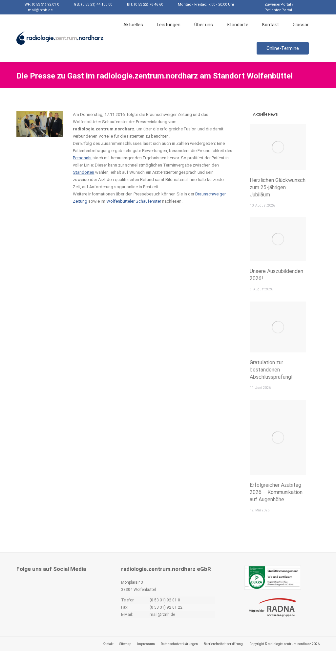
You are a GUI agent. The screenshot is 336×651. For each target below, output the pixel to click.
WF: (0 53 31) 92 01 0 (42, 4)
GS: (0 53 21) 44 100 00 (93, 4)
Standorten (83, 172)
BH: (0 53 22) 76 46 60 (145, 4)
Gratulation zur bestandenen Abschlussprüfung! (271, 369)
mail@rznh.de (40, 10)
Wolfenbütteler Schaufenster (133, 201)
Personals (82, 157)
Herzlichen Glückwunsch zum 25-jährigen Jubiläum (277, 187)
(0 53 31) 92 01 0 (165, 600)
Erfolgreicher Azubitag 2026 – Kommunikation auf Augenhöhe (276, 492)
